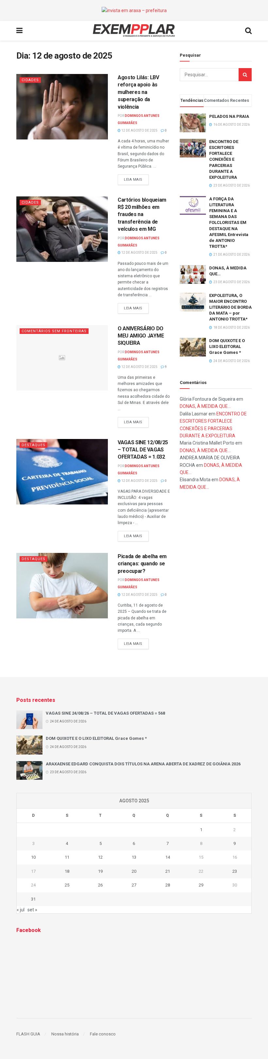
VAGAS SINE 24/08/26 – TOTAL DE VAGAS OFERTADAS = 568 (105, 713)
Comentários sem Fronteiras (54, 331)
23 (234, 871)
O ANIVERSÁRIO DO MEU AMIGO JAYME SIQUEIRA (141, 335)
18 (67, 871)
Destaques (33, 445)
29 (201, 885)
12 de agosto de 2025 (139, 130)
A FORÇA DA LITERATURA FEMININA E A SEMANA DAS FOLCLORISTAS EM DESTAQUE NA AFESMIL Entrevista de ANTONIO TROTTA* (228, 222)
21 (167, 871)
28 (167, 885)
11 (67, 857)
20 (134, 871)
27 (134, 885)
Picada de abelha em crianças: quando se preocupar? (142, 563)
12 (100, 857)
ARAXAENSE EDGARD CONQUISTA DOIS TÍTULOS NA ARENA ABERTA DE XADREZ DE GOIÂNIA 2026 (143, 763)
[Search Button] (245, 74)
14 (167, 857)
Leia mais (133, 179)
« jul (21, 909)
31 (33, 899)
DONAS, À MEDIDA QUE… (205, 406)
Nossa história (65, 1034)
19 (100, 871)
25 (67, 885)
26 (100, 885)
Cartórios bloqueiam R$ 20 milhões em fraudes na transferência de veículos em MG (142, 214)
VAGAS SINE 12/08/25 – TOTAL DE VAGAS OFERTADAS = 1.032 (143, 449)
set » (32, 909)
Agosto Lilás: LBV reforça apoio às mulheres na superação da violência (138, 92)
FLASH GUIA (28, 1034)
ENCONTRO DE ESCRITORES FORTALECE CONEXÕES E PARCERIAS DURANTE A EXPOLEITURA (223, 159)
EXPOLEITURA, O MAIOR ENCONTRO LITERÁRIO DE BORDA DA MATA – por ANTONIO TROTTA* (230, 307)
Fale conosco (103, 1034)
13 (134, 857)
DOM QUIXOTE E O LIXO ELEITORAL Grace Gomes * (227, 346)
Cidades (30, 80)
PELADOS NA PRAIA (229, 116)
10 (33, 857)
